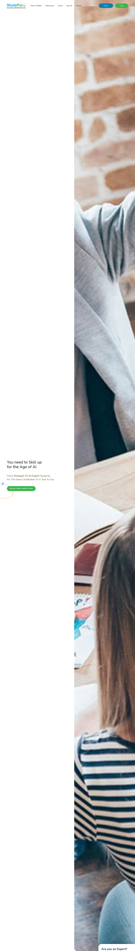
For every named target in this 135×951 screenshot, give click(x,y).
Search (79, 5)
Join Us (69, 5)
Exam (60, 5)
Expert (106, 6)
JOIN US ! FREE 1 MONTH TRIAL (21, 488)
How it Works (36, 5)
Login (122, 6)
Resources (50, 5)
